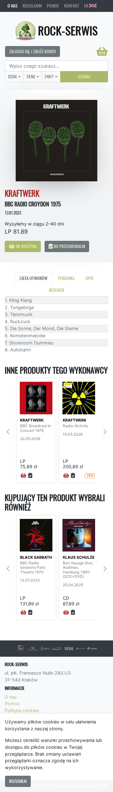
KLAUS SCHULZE (78, 557)
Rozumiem (18, 781)
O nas (13, 6)
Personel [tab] (66, 278)
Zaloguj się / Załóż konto (32, 51)
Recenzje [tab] (56, 290)
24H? (49, 76)
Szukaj (84, 76)
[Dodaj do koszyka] (23, 475)
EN (86, 6)
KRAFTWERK (32, 420)
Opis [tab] (90, 278)
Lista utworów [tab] (33, 278)
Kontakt (71, 6)
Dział (12, 76)
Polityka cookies (22, 710)
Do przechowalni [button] (69, 246)
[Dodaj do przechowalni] (30, 475)
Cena (31, 76)
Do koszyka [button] (26, 246)
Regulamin (32, 6)
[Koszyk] (102, 51)
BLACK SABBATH (36, 557)
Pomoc (53, 6)
